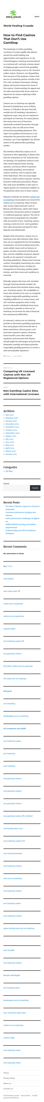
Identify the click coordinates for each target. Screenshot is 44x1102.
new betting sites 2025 (13, 828)
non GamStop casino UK (13, 641)
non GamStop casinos (12, 866)
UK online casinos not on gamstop (18, 666)
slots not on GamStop (12, 878)
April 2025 (10, 448)
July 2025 (9, 439)
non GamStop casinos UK (14, 841)
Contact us (8, 1089)
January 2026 (11, 421)
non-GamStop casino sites (14, 1013)
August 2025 (11, 436)
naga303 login (9, 629)
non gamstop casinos (12, 654)
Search (6, 484)
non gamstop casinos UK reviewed (17, 816)
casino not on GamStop (13, 1025)
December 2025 (12, 424)
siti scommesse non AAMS (14, 728)
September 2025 (13, 433)
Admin (8, 356)
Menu (37, 16)
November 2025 (12, 427)
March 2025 (11, 451)
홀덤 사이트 (7, 566)
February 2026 (12, 418)
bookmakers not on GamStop (15, 716)
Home (6, 1073)
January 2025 (11, 454)
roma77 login (9, 1038)
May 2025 (10, 445)
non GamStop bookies (12, 853)
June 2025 (10, 442)
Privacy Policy (9, 1078)
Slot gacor (7, 691)
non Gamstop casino (12, 903)
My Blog (9, 471)
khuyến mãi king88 (11, 975)
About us (7, 1083)
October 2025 (11, 430)
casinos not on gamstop (13, 616)
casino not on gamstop (13, 604)
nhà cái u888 (8, 950)
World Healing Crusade (18, 25)
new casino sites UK (11, 591)
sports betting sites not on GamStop (18, 928)
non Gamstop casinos (12, 891)
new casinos (8, 579)
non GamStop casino (12, 741)
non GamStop (9, 703)
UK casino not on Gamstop (14, 678)
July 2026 (10, 415)
